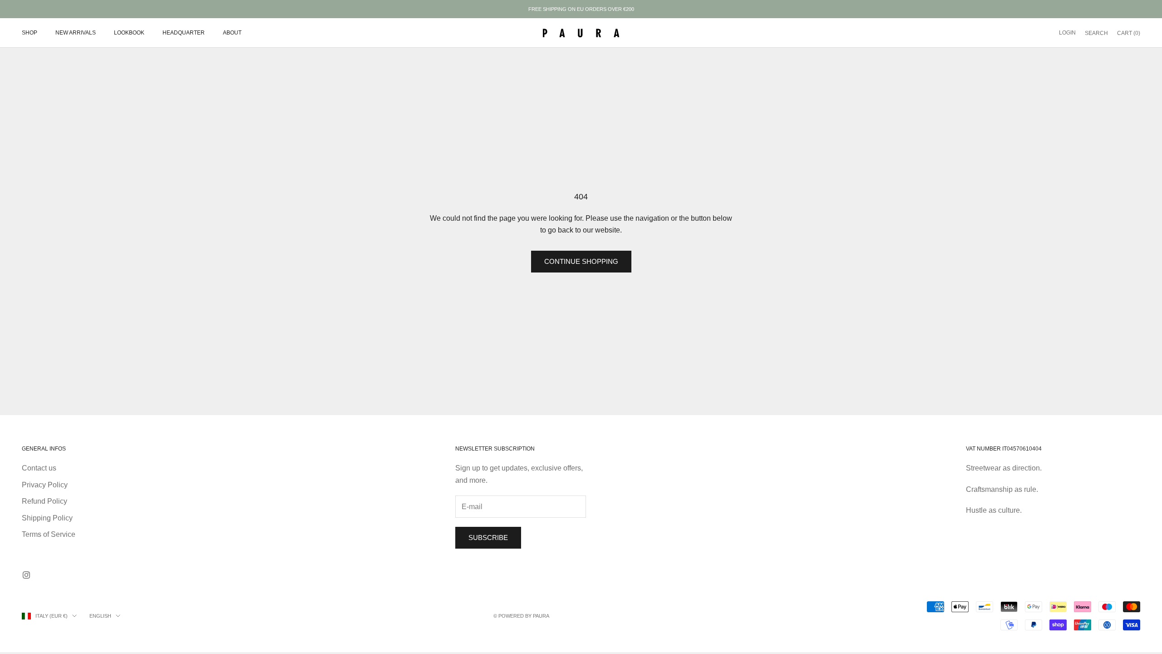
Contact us (39, 468)
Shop (29, 33)
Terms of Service (48, 534)
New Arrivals (75, 33)
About (232, 33)
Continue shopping (581, 261)
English (100, 616)
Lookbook (129, 33)
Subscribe (488, 537)
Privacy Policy (45, 485)
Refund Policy (44, 501)
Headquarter (183, 33)
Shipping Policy (47, 518)
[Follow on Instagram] (26, 575)
